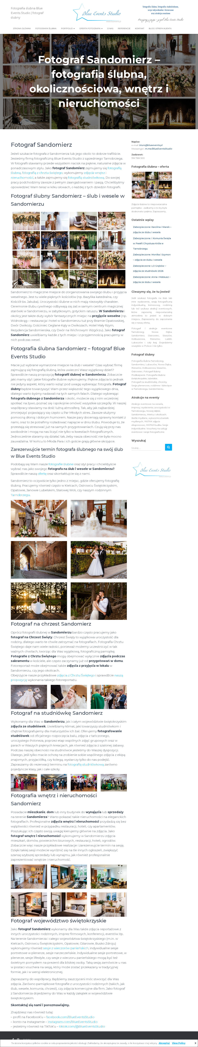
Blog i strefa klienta (160, 28)
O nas (110, 28)
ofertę (42, 473)
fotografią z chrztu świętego (42, 173)
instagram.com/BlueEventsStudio (72, 1022)
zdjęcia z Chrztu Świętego (76, 675)
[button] (74, 28)
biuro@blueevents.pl (150, 145)
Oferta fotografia (90, 28)
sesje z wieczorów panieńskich (65, 948)
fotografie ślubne (61, 464)
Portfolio (67, 28)
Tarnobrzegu (20, 495)
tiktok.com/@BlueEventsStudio (82, 1026)
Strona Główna (22, 28)
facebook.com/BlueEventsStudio (70, 1017)
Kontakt (139, 28)
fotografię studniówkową (86, 764)
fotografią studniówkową (86, 177)
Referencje (124, 28)
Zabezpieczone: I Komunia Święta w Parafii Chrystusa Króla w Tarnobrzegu (152, 243)
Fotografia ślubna (45, 28)
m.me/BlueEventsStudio (158, 148)
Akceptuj (164, 1043)
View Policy (178, 1043)
